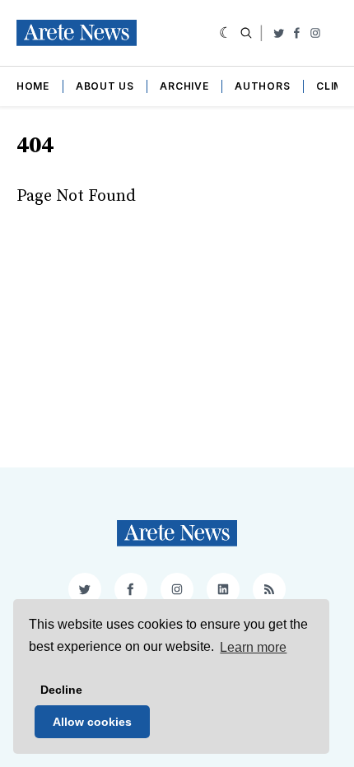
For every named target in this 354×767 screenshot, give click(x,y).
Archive (184, 86)
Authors (262, 86)
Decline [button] (61, 689)
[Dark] (226, 33)
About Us (105, 86)
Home (32, 86)
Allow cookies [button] (92, 721)
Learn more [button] (253, 647)
